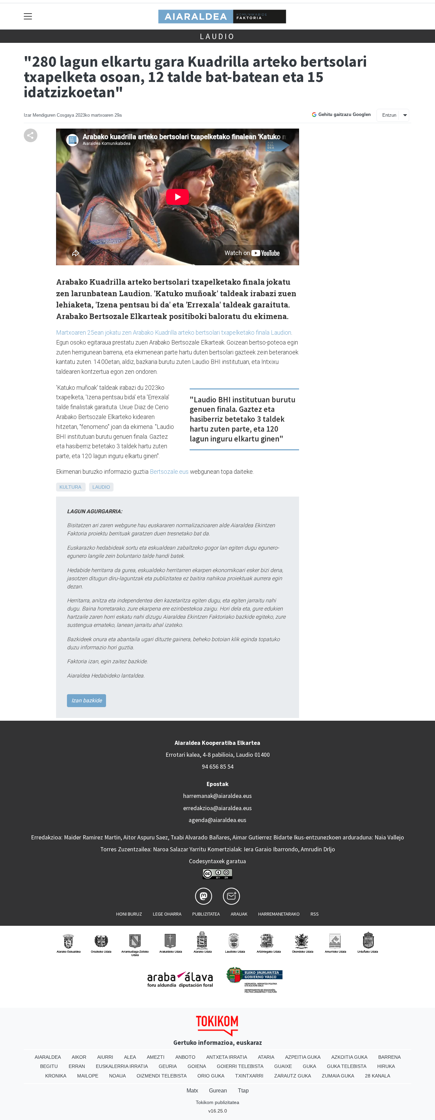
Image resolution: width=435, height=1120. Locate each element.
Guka (309, 1066)
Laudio (217, 36)
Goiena (197, 1066)
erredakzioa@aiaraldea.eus (217, 808)
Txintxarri (249, 1076)
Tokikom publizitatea (217, 1102)
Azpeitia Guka (302, 1057)
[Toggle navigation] (28, 16)
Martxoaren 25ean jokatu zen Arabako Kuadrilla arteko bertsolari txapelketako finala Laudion (173, 332)
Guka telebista (346, 1066)
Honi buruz (129, 914)
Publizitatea (206, 914)
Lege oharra (167, 914)
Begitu (49, 1066)
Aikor (79, 1057)
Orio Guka (210, 1076)
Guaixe (283, 1066)
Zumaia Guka (338, 1076)
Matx (192, 1090)
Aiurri (105, 1057)
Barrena (389, 1057)
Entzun (389, 115)
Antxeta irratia (226, 1057)
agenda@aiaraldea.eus (217, 820)
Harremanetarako (279, 914)
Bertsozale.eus (169, 471)
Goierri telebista (240, 1066)
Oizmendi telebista (162, 1076)
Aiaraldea (48, 1057)
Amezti (155, 1057)
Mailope (87, 1076)
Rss (315, 914)
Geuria (168, 1066)
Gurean (218, 1090)
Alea (130, 1057)
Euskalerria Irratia (122, 1066)
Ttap (243, 1090)
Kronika (55, 1076)
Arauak (239, 914)
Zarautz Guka (292, 1076)
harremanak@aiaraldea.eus (217, 796)
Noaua (117, 1076)
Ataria (266, 1057)
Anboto (185, 1057)
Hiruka (386, 1066)
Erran (77, 1066)
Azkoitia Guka (349, 1057)
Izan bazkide (86, 700)
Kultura (70, 487)
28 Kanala (377, 1076)
